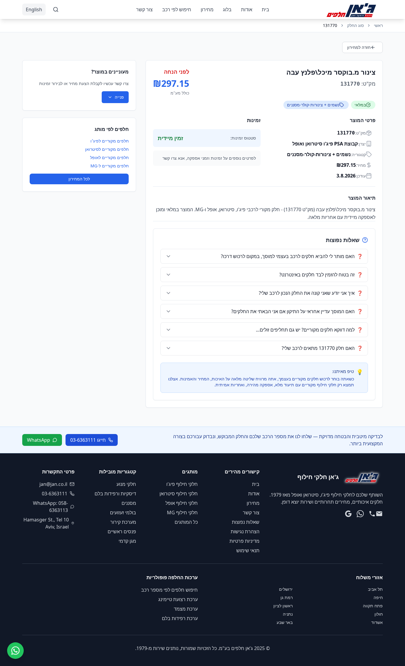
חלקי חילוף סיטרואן (179, 493)
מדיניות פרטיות (244, 541)
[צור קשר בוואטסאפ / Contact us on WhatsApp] (15, 650)
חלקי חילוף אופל (181, 503)
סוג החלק (355, 25)
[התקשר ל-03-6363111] (372, 513)
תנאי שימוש (247, 550)
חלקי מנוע (126, 484)
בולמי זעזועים (123, 512)
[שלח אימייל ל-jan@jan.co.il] (379, 513)
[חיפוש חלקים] (55, 9)
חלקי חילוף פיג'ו (182, 484)
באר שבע (285, 622)
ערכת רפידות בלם (180, 618)
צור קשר (144, 9)
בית (265, 9)
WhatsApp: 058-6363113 (50, 506)
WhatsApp (38, 440)
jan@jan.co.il (53, 484)
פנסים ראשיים (122, 531)
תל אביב (375, 589)
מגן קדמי (127, 541)
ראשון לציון (283, 606)
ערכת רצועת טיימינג (178, 599)
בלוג (227, 9)
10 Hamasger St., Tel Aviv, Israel (46, 523)
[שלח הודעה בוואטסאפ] (360, 513)
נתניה (288, 614)
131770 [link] (330, 25)
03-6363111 (54, 493)
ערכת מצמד (186, 609)
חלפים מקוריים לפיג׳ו (109, 141)
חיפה (378, 597)
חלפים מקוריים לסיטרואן (107, 149)
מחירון (207, 9)
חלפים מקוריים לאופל (109, 157)
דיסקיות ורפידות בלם (115, 493)
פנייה (119, 97)
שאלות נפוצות (245, 522)
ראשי (378, 25)
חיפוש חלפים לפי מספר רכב (169, 590)
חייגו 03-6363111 (88, 440)
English (34, 9)
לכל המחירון (79, 179)
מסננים (129, 503)
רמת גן (286, 597)
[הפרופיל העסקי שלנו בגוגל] (348, 513)
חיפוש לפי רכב (176, 9)
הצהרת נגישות (245, 531)
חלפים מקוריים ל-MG (109, 166)
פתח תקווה (373, 606)
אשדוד (377, 622)
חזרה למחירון (359, 47)
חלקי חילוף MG (182, 512)
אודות (246, 9)
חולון (378, 614)
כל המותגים (186, 522)
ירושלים (286, 589)
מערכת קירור (123, 522)
